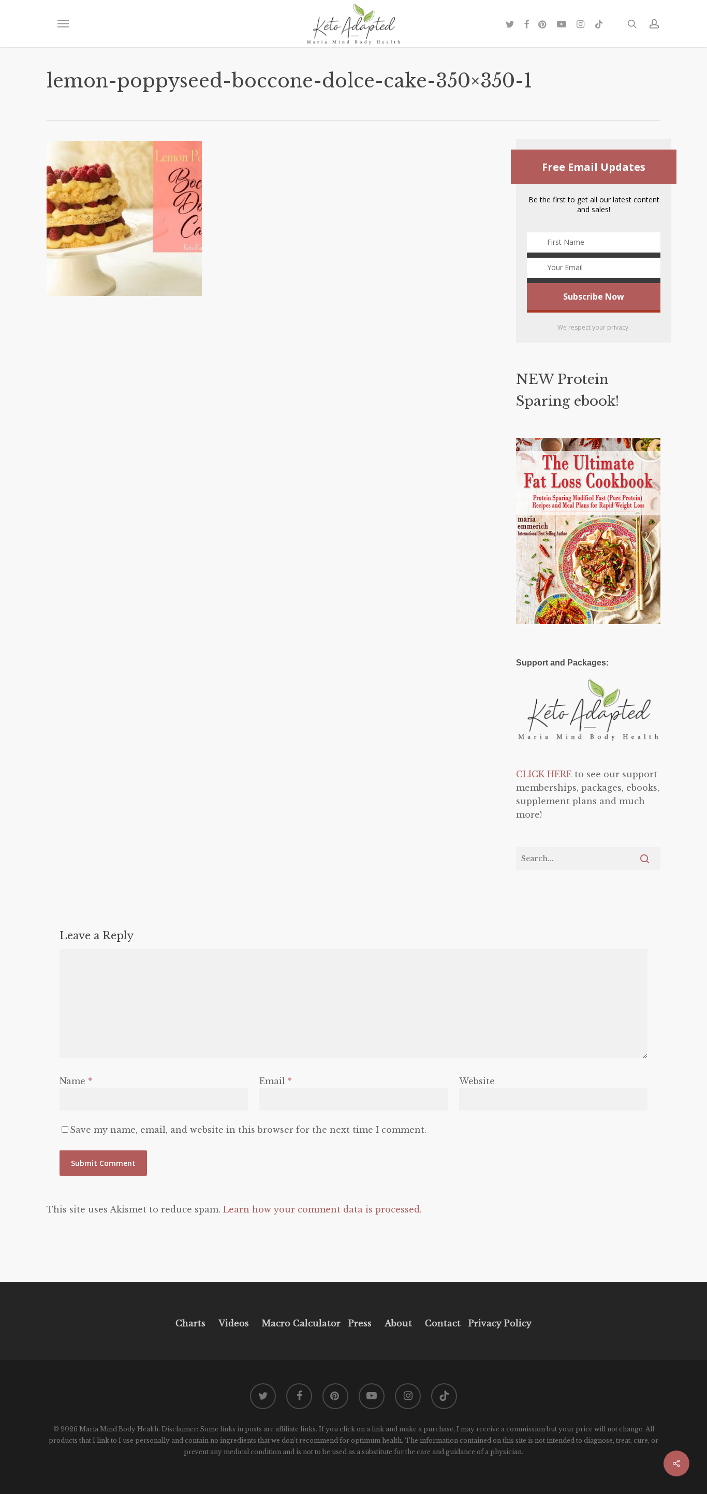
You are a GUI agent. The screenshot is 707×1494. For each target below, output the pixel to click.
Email (275, 1081)
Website (477, 1081)
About (398, 1323)
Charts (190, 1323)
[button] (62, 24)
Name (76, 1081)
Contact (443, 1323)
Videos (233, 1323)
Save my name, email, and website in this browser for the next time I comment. (248, 1130)
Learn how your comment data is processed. (322, 1209)
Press (360, 1323)
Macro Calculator (301, 1323)
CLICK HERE (544, 774)
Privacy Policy (499, 1323)
